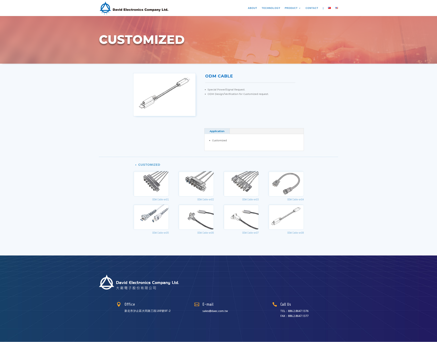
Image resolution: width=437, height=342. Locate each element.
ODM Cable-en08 (295, 232)
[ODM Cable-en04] (286, 183)
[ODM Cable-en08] (286, 217)
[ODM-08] (164, 116)
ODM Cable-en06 (205, 232)
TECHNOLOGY (271, 8)
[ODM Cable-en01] (151, 183)
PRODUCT (291, 8)
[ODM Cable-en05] (151, 217)
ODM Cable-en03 (250, 199)
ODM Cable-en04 (295, 199)
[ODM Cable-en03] (241, 183)
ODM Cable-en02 (205, 199)
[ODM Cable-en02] (196, 183)
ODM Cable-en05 (160, 232)
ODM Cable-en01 (160, 199)
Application (217, 131)
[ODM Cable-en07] (241, 217)
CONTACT (312, 8)
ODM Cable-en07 (250, 232)
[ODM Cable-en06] (196, 217)
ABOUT (252, 8)
